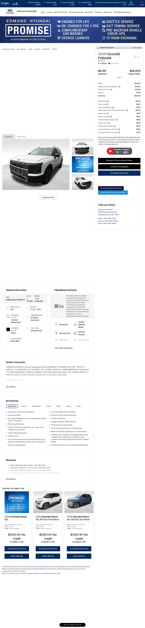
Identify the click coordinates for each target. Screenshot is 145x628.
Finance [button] (98, 12)
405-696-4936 (111, 221)
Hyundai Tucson (36, 567)
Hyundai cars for (11, 567)
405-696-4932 (110, 218)
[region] (119, 113)
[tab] (12, 406)
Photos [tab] (8, 137)
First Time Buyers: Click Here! (110, 188)
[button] (35, 164)
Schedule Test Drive (119, 173)
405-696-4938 (109, 223)
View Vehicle (17, 556)
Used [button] (49, 12)
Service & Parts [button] (60, 12)
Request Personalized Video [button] (119, 160)
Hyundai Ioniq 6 (25, 569)
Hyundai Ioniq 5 (13, 569)
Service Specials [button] (76, 12)
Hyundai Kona (51, 569)
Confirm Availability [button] (119, 166)
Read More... (11, 386)
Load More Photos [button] (48, 197)
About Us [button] (108, 12)
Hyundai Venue (67, 569)
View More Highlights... (64, 348)
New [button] (43, 12)
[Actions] (138, 57)
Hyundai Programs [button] (122, 12)
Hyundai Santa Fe (64, 567)
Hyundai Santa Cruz (50, 567)
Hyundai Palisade (38, 569)
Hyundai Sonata (77, 567)
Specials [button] (89, 12)
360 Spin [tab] (21, 137)
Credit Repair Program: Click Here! (112, 192)
